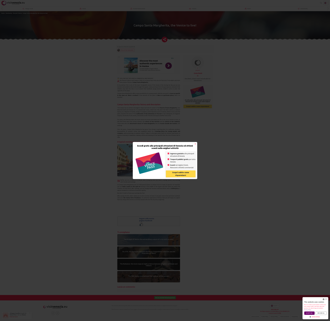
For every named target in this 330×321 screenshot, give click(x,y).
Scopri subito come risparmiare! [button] (180, 173)
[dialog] (315, 308)
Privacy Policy (307, 310)
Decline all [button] (321, 313)
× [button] (326, 299)
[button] (315, 317)
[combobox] (323, 299)
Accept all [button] (309, 313)
